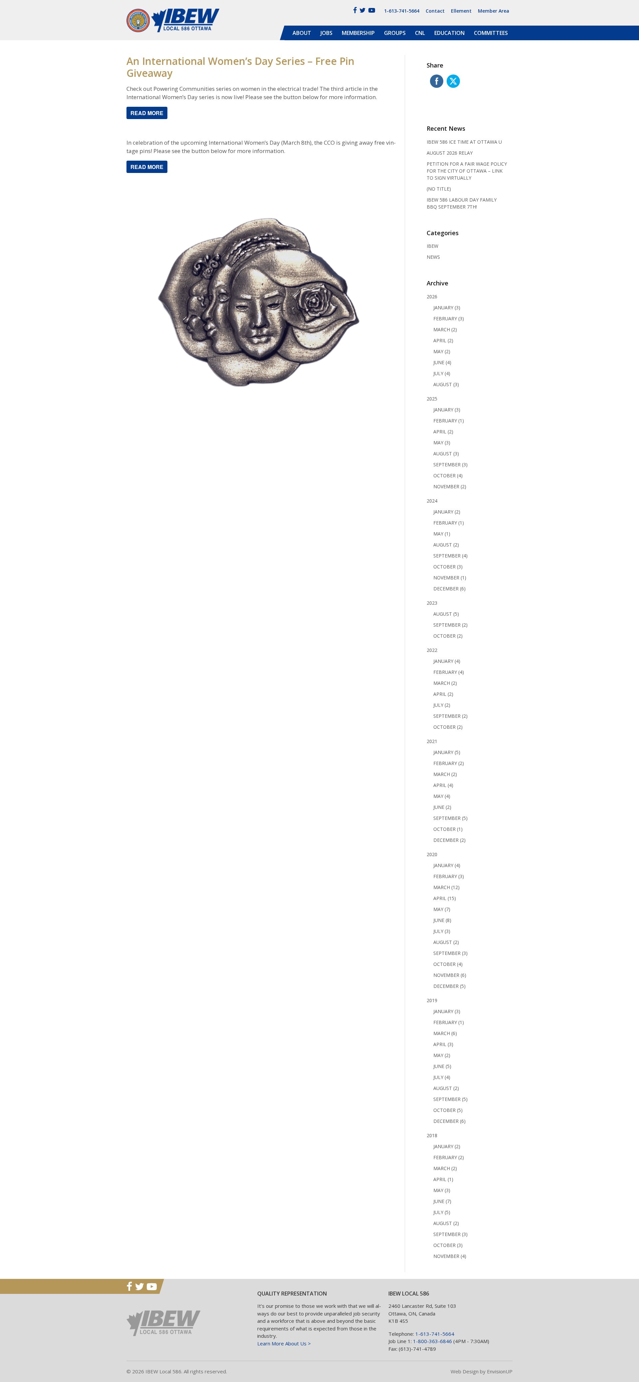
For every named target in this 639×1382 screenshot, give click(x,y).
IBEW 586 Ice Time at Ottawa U (464, 142)
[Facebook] (355, 10)
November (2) (449, 486)
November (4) (449, 1256)
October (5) (448, 1110)
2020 (432, 854)
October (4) (448, 475)
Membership (358, 33)
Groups (395, 33)
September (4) (450, 555)
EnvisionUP (500, 1371)
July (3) (441, 931)
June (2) (442, 807)
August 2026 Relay (450, 153)
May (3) (441, 442)
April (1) (443, 1179)
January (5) (446, 752)
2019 (432, 1000)
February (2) (448, 763)
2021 (432, 741)
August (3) (446, 384)
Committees (491, 33)
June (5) (442, 1066)
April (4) (443, 785)
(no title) (439, 189)
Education (449, 33)
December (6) (449, 588)
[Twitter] (362, 10)
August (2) (446, 544)
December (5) (449, 986)
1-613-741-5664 (401, 11)
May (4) (441, 796)
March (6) (445, 1033)
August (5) (446, 614)
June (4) (442, 362)
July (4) (441, 373)
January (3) (446, 307)
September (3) (450, 464)
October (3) (448, 566)
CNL (420, 33)
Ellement (461, 11)
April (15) (444, 898)
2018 (432, 1135)
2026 (432, 296)
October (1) (448, 829)
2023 (432, 603)
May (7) (441, 909)
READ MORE (146, 113)
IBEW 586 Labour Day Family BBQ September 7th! (462, 203)
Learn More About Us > (284, 1343)
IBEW (432, 246)
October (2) (448, 636)
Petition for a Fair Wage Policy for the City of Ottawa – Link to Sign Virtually (467, 171)
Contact (435, 11)
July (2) (441, 705)
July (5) (441, 1212)
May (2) (441, 351)
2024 (432, 501)
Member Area (493, 11)
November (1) (449, 577)
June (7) (442, 1201)
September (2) (450, 625)
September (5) (450, 818)
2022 (432, 650)
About (302, 33)
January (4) (446, 661)
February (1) (448, 420)
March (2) (445, 329)
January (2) (446, 512)
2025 (432, 398)
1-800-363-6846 (432, 1341)
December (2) (449, 840)
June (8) (442, 920)
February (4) (448, 672)
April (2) (443, 340)
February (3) (448, 318)
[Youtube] (371, 10)
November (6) (449, 975)
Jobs (326, 33)
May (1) (441, 534)
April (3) (443, 1044)
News (433, 257)
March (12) (446, 887)
